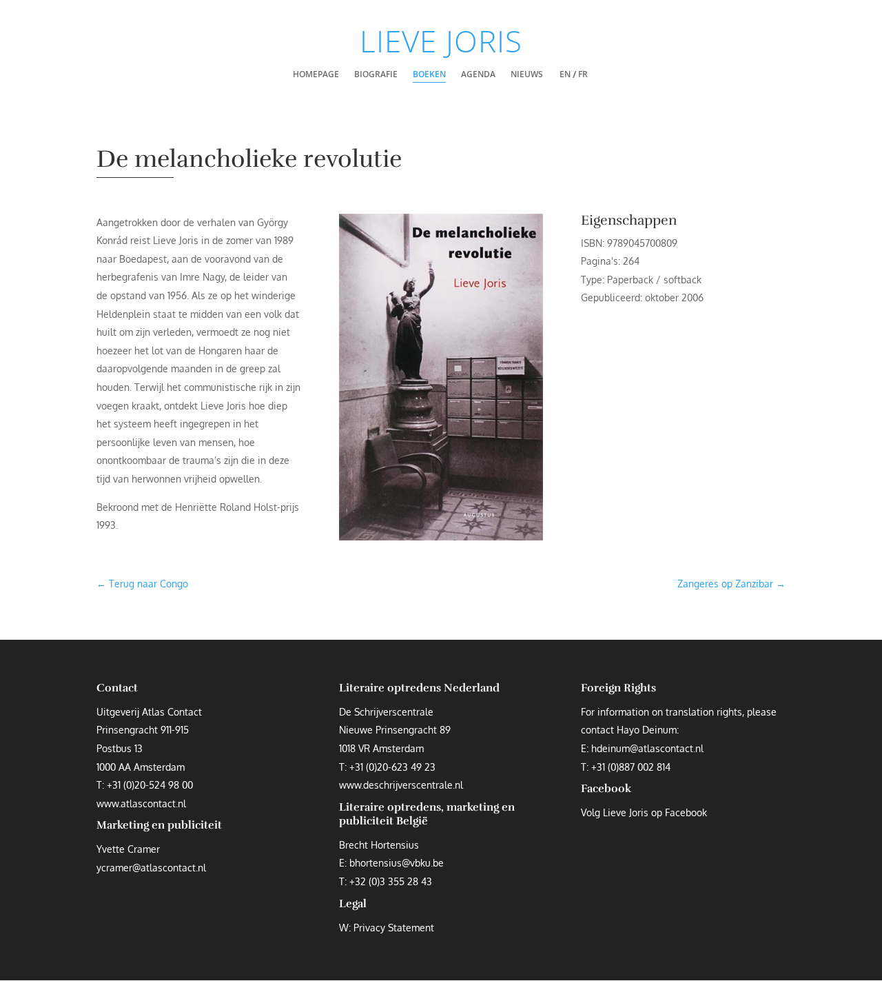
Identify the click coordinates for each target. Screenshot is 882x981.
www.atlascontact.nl (141, 803)
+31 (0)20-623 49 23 (392, 767)
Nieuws (527, 75)
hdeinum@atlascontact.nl (647, 748)
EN (565, 75)
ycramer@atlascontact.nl (151, 867)
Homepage (316, 75)
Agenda (478, 75)
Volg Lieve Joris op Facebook (644, 812)
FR (583, 75)
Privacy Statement (393, 927)
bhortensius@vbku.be (396, 863)
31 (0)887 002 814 (633, 767)
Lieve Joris (441, 41)
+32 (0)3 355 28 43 (390, 881)
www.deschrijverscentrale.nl (401, 785)
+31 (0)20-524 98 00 (150, 785)
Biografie (376, 75)
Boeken (429, 75)
